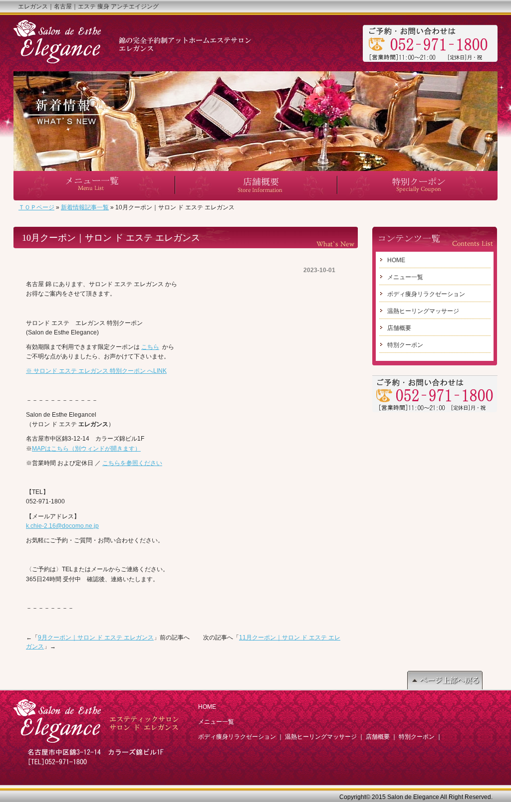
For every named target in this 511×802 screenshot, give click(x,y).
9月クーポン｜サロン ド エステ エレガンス (96, 637)
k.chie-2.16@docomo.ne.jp (62, 525)
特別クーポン (405, 344)
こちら (150, 346)
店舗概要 (399, 327)
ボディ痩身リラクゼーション (426, 294)
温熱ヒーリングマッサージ (423, 311)
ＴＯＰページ (36, 207)
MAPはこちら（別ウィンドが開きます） (86, 448)
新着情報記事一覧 (85, 207)
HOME (396, 260)
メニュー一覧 (405, 277)
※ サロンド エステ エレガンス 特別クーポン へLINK (96, 370)
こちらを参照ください (132, 463)
